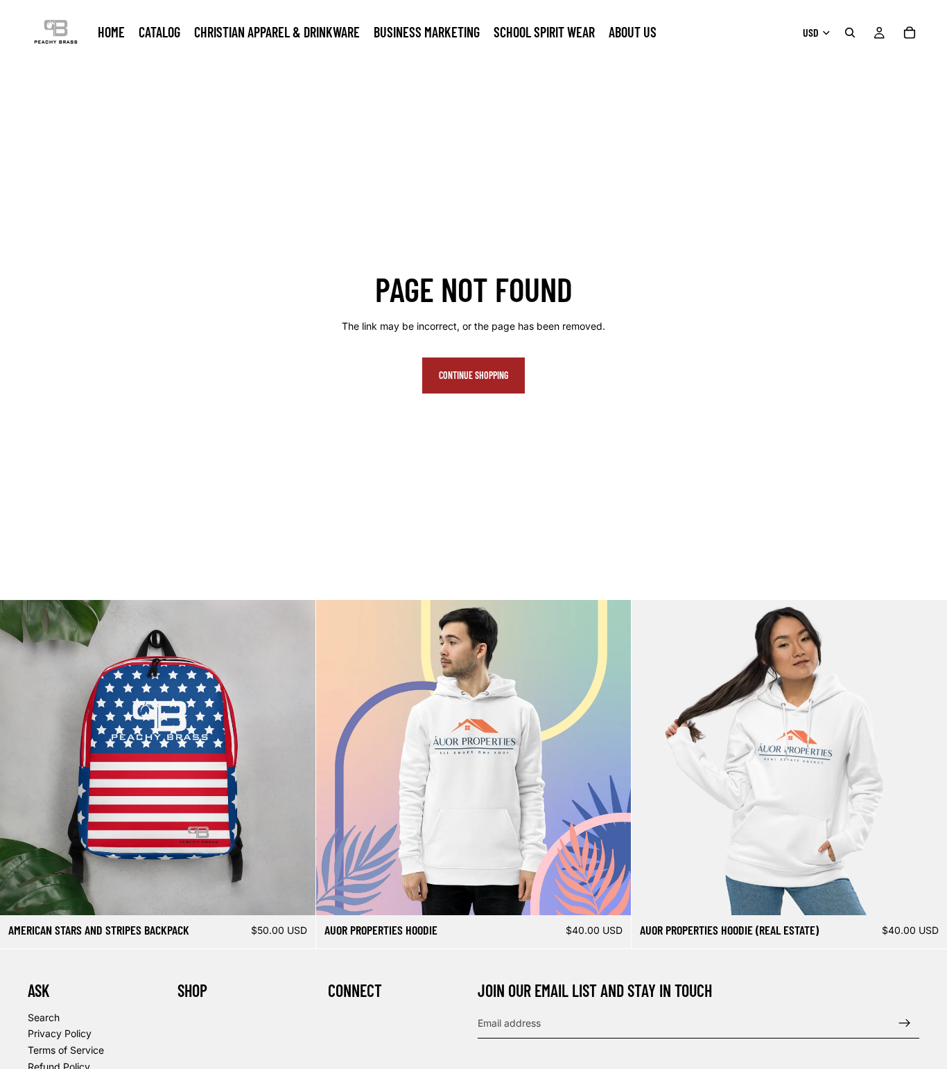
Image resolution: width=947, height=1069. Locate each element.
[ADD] (293, 893)
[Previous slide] (21, 757)
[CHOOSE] (610, 893)
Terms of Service (66, 1050)
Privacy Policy (60, 1033)
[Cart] (909, 32)
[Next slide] (294, 757)
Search (44, 1017)
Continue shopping (473, 375)
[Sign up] (904, 1022)
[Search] (850, 32)
